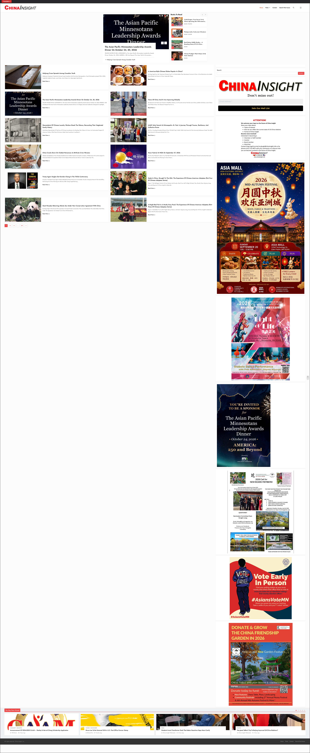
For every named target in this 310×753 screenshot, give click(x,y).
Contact (275, 8)
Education (19, 728)
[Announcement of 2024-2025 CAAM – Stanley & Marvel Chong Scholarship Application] (41, 722)
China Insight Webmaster (169, 733)
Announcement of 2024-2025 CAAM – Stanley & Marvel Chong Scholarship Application (39, 730)
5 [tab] (304, 710)
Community (13, 728)
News (162, 728)
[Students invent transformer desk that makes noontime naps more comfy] (193, 722)
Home (261, 8)
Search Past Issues (284, 8)
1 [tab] (160, 16)
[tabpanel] (136, 38)
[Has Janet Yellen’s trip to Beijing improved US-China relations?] (268, 722)
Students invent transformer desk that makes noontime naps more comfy (185, 730)
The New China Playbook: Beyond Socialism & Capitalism (193, 32)
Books (185, 24)
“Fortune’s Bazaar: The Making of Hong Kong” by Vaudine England (193, 55)
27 (22, 226)
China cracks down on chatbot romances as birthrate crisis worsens (66, 153)
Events (190, 35)
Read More (46, 81)
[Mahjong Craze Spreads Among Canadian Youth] (23, 77)
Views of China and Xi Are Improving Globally (164, 100)
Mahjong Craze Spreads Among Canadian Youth (121, 60)
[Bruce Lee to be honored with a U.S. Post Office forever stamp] (117, 722)
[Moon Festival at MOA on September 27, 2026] (129, 157)
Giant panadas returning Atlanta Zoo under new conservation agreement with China (72, 206)
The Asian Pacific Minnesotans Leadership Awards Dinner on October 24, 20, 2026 (128, 48)
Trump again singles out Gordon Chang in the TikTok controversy (65, 177)
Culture (88, 728)
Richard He (90, 733)
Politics (239, 728)
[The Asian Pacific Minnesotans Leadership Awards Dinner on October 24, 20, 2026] (136, 31)
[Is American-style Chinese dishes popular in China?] (129, 75)
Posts (267, 8)
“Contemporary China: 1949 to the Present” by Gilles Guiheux (194, 20)
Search (219, 70)
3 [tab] (165, 16)
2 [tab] (162, 16)
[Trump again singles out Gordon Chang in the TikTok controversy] (23, 180)
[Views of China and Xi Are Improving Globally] (129, 104)
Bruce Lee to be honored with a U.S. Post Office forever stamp (107, 730)
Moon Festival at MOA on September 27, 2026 (164, 153)
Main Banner (93, 728)
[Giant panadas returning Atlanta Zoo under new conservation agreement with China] (23, 210)
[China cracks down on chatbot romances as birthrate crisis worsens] (23, 157)
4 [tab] (167, 16)
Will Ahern (14, 733)
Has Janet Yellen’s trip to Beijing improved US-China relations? (257, 730)
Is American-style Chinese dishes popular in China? (165, 71)
